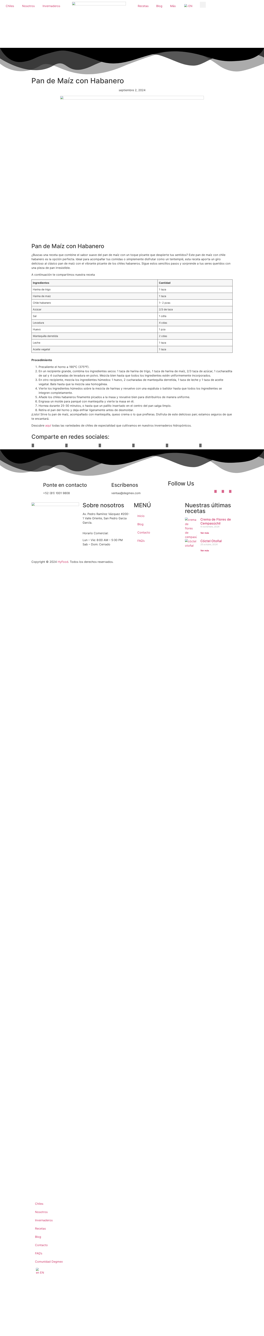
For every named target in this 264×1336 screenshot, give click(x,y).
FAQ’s (141, 540)
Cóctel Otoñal (211, 541)
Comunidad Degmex (49, 1261)
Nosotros (28, 6)
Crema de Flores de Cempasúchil (215, 521)
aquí (48, 425)
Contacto (143, 532)
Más (173, 6)
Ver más (204, 533)
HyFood (63, 562)
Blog (159, 6)
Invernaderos (51, 6)
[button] (203, 5)
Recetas (143, 6)
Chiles (10, 6)
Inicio (141, 516)
